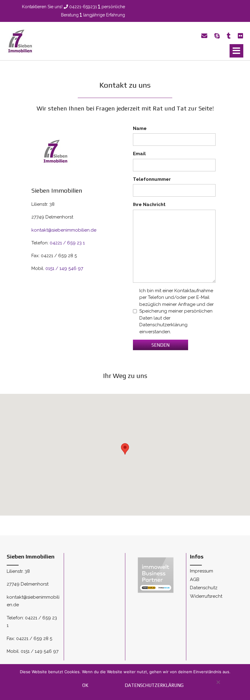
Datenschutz (203, 587)
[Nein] (217, 685)
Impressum (201, 571)
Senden (161, 345)
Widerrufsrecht (206, 596)
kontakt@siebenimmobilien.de (63, 230)
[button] (236, 51)
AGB (194, 579)
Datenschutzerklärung (154, 685)
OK (85, 685)
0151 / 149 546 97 (64, 268)
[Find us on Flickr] (240, 36)
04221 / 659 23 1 (67, 243)
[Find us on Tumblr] (229, 36)
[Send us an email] (204, 36)
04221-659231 (83, 6)
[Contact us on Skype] (217, 36)
